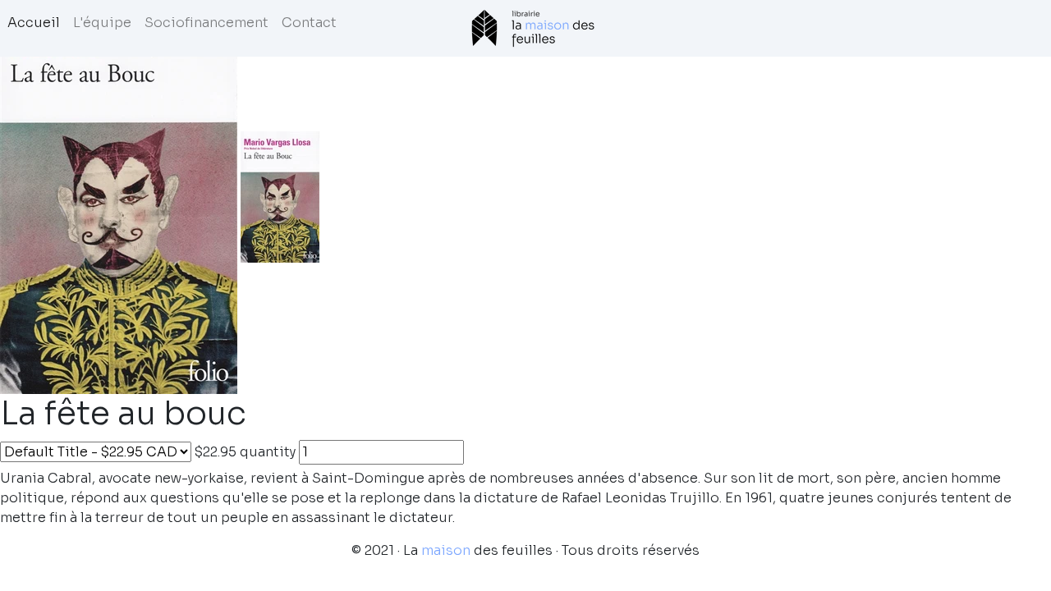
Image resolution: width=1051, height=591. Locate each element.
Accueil (33, 22)
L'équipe (102, 22)
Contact (309, 22)
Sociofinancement (206, 22)
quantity (268, 451)
